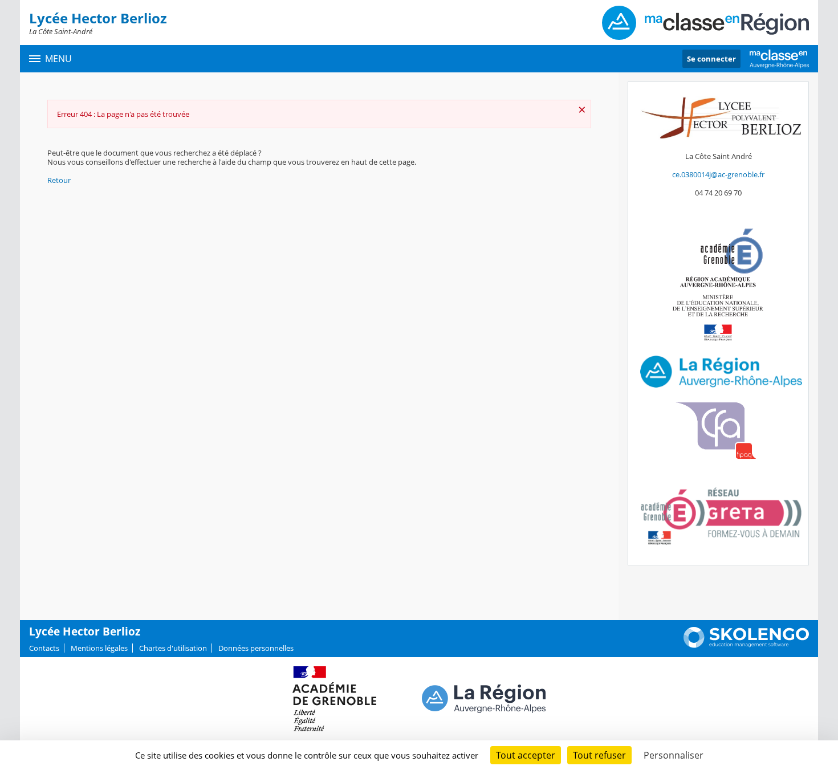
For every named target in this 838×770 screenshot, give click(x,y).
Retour (59, 180)
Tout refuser (599, 755)
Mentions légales (99, 648)
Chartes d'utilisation (173, 648)
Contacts (44, 648)
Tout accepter (525, 755)
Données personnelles (256, 648)
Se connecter (711, 59)
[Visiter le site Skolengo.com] (746, 645)
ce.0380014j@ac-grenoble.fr (718, 174)
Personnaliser (673, 755)
